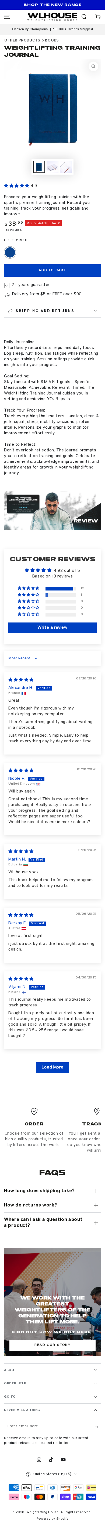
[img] (21, 680)
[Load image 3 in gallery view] (66, 167)
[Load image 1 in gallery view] (39, 167)
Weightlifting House (42, 1512)
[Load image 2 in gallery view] (52, 167)
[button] (84, 16)
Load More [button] (52, 1067)
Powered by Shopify (52, 1519)
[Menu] (7, 16)
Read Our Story (52, 1345)
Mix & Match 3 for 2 (43, 224)
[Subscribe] (98, 1427)
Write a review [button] (52, 628)
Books (52, 40)
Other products (22, 40)
